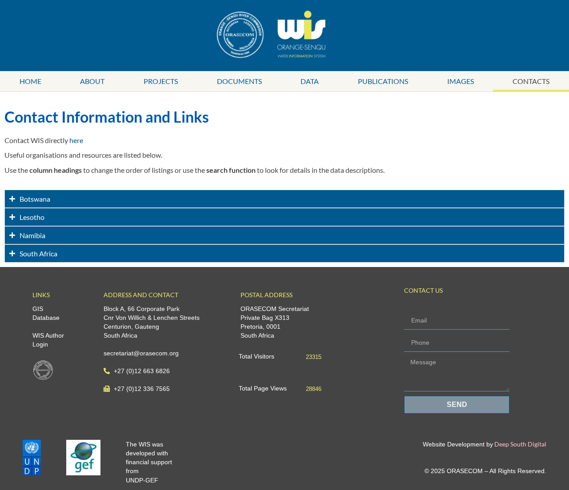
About (92, 81)
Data (310, 81)
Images (460, 81)
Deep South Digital (519, 444)
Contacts (531, 81)
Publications (383, 81)
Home (30, 81)
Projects (161, 81)
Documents (239, 81)
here (76, 140)
